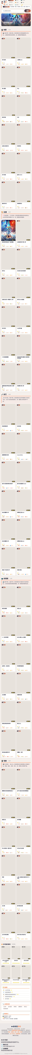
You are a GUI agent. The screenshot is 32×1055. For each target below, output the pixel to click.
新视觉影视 (4, 1050)
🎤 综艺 (11, 2)
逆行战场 (10, 1006)
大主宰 (4, 1006)
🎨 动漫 (16, 2)
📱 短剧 (22, 2)
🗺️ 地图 (16, 4)
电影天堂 (9, 1050)
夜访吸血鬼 (5, 1008)
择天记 (25, 1006)
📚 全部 (11, 4)
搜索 (28, 10)
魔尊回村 (20, 1006)
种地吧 (15, 1006)
